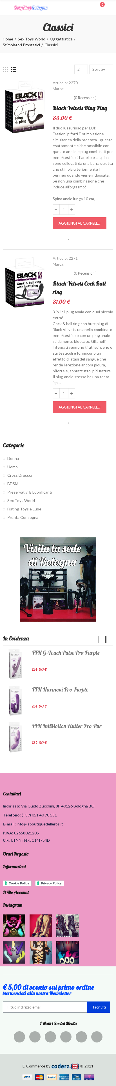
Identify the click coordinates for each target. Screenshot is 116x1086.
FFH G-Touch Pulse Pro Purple (65, 652)
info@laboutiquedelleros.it (40, 824)
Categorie (13, 445)
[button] (102, 639)
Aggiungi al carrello (80, 223)
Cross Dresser (20, 475)
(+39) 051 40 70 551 (39, 815)
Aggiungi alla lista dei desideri (68, 236)
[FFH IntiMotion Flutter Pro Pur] (15, 737)
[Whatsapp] (96, 1036)
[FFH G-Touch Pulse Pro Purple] (15, 664)
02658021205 (26, 833)
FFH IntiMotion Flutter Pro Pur (67, 725)
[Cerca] (90, 7)
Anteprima (57, 236)
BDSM (12, 483)
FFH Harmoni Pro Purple (60, 689)
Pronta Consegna (22, 517)
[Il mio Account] (110, 7)
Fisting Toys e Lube (24, 509)
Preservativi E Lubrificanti (29, 492)
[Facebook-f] (19, 1036)
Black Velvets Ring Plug (80, 107)
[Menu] (5, 7)
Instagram (12, 905)
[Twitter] (35, 1036)
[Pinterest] (50, 1036)
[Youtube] (81, 1036)
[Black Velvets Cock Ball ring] (25, 282)
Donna (13, 458)
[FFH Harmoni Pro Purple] (15, 700)
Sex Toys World (21, 500)
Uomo (12, 466)
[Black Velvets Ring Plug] (25, 107)
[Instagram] (66, 1036)
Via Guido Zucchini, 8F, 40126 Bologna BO (58, 806)
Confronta (80, 236)
